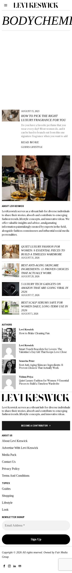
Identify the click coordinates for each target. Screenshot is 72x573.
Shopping (8, 495)
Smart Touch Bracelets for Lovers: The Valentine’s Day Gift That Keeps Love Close (43, 350)
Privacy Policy (11, 468)
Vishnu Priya (26, 377)
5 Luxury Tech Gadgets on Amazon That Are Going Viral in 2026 (44, 287)
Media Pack (9, 454)
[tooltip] (9, 335)
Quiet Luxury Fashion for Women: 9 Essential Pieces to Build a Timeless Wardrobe (43, 250)
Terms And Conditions (15, 475)
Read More (30, 142)
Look (5, 509)
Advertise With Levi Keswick (20, 447)
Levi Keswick (26, 329)
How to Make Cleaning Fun (34, 333)
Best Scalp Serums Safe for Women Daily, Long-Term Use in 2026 (44, 306)
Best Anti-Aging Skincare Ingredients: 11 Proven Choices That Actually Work (45, 269)
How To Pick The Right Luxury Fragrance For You (43, 118)
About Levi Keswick (14, 440)
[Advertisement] (36, 69)
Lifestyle (36, 147)
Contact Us (9, 461)
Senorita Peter (27, 361)
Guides (25, 147)
